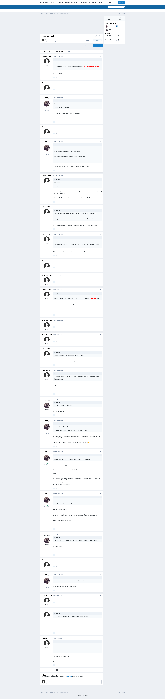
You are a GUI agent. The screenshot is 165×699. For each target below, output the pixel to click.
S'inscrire (121, 2)
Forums (42, 10)
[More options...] (100, 56)
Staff (53, 10)
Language (79, 695)
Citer (57, 77)
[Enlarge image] (95, 213)
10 (59, 51)
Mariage (54, 41)
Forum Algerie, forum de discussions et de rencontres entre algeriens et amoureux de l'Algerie (71, 2)
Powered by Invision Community (82, 697)
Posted (58, 56)
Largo (110, 29)
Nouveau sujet (88, 45)
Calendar (48, 10)
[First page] (42, 51)
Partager (89, 40)
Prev (45, 51)
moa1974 (46, 97)
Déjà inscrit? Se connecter (110, 2)
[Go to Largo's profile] (107, 30)
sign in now (69, 676)
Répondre (98, 45)
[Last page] (65, 51)
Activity (48, 6)
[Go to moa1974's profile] (47, 104)
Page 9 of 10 (70, 51)
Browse (43, 6)
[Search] (123, 7)
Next (62, 51)
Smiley (120, 25)
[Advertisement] (63, 25)
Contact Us (85, 695)
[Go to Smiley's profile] (117, 26)
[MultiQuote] (54, 77)
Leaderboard (66, 10)
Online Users (58, 10)
